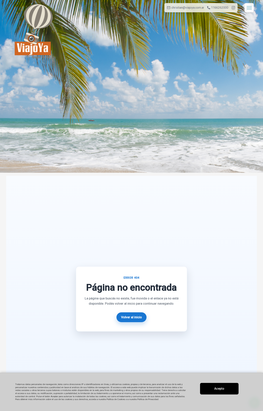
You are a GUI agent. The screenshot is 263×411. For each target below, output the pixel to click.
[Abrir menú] (249, 7)
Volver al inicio (131, 317)
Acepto (219, 388)
